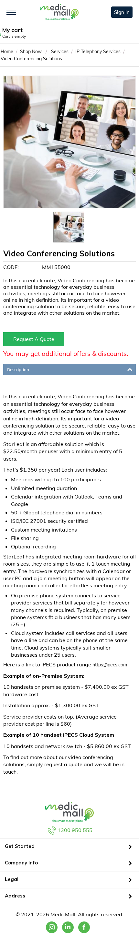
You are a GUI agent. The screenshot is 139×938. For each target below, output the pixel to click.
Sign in (122, 12)
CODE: (11, 267)
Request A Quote (33, 339)
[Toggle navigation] (11, 12)
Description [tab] (18, 369)
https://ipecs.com (109, 665)
